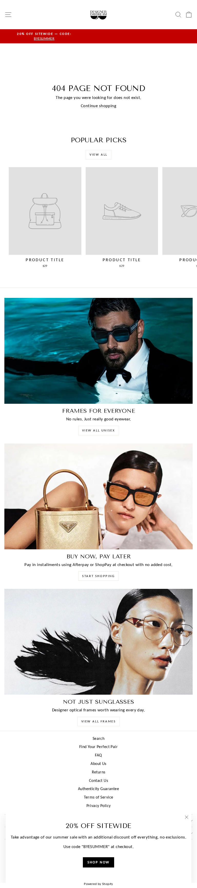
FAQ (98, 755)
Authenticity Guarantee (98, 788)
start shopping (98, 576)
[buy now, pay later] (98, 496)
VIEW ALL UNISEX (98, 430)
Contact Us (98, 780)
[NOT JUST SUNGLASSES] (98, 642)
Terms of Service (98, 797)
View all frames (98, 721)
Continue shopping (98, 105)
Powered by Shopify (98, 884)
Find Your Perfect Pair (98, 746)
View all (98, 154)
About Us (98, 763)
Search (99, 738)
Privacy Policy (98, 805)
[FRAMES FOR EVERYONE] (98, 351)
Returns (98, 772)
